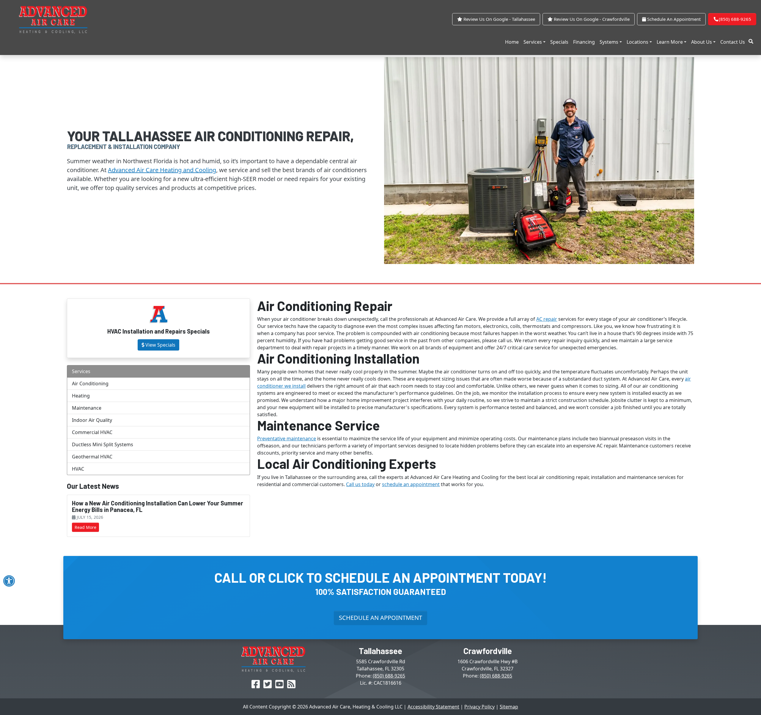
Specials (559, 42)
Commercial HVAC (92, 432)
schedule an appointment (411, 484)
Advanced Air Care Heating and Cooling (162, 170)
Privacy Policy (479, 706)
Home (512, 42)
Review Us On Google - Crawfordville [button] (591, 19)
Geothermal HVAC (92, 456)
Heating (81, 395)
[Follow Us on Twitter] (267, 686)
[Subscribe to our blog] (291, 686)
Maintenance (86, 408)
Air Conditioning (90, 383)
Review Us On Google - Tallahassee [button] (498, 19)
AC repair (546, 319)
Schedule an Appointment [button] (380, 618)
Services (532, 42)
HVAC (78, 469)
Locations (637, 42)
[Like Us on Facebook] (255, 686)
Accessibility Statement (433, 706)
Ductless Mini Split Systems (102, 444)
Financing (584, 42)
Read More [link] (85, 527)
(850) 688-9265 (735, 19)
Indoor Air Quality (92, 420)
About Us (701, 42)
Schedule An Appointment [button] (673, 19)
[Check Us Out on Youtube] (279, 686)
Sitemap (509, 706)
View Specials (160, 345)
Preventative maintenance (286, 438)
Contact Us (732, 42)
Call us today (360, 484)
